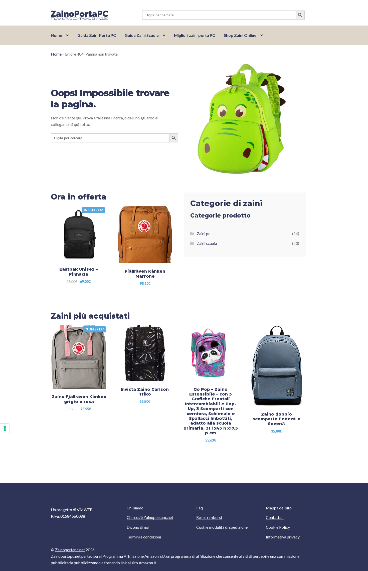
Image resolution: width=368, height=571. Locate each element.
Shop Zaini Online (240, 35)
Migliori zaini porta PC (194, 35)
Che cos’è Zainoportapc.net (150, 517)
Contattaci (275, 517)
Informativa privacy (283, 536)
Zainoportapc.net (70, 549)
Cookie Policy (278, 527)
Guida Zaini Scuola (142, 35)
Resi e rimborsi (209, 517)
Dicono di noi (138, 527)
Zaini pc (203, 233)
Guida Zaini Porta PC (96, 35)
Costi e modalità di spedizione (222, 527)
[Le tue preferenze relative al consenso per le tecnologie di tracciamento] (5, 428)
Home (56, 35)
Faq (199, 507)
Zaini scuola (207, 243)
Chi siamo (135, 507)
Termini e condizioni (144, 536)
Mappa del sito (279, 507)
